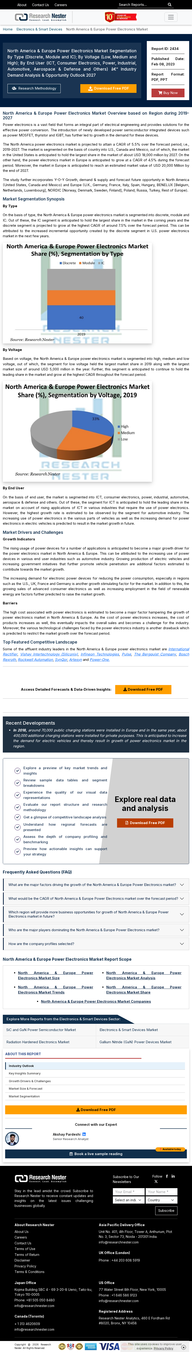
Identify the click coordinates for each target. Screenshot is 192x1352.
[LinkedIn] (83, 1134)
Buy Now (170, 92)
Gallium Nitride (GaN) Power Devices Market (135, 1042)
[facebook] (167, 1176)
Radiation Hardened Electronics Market (37, 1042)
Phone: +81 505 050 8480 (35, 1300)
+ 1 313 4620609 (27, 1324)
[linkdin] (173, 1176)
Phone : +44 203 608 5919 (119, 1260)
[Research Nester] (41, 17)
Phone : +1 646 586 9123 (118, 1295)
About (21, 5)
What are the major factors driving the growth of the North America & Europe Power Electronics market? (92, 884)
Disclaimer (22, 1260)
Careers (61, 5)
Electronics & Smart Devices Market (129, 1030)
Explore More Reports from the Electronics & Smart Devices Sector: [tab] (64, 1019)
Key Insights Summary (25, 1073)
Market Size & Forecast (25, 1088)
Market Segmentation (24, 1096)
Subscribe (166, 1210)
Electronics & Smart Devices (39, 29)
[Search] (169, 5)
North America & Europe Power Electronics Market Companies (96, 1001)
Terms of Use (25, 1249)
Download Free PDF (111, 88)
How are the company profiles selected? (41, 944)
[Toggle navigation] (170, 17)
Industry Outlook (21, 1066)
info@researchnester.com (119, 1242)
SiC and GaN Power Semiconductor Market (41, 1030)
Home (8, 29)
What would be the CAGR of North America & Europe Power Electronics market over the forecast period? (93, 898)
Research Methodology (36, 88)
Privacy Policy (25, 1266)
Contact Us (40, 5)
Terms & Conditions (29, 1272)
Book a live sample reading (127, 1152)
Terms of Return (27, 1255)
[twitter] (156, 1182)
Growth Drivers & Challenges (30, 1081)
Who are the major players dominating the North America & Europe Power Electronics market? (83, 930)
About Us (22, 1232)
